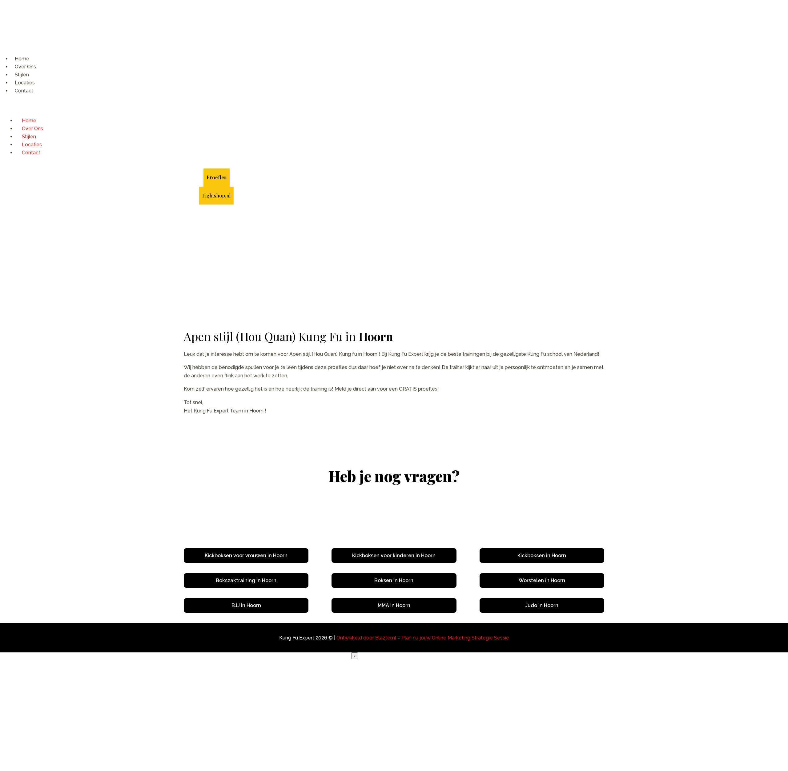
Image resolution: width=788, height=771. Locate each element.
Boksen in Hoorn (393, 580)
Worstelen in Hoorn (542, 580)
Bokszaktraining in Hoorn (246, 580)
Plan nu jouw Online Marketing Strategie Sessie (455, 638)
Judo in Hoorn (541, 605)
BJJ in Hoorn (246, 605)
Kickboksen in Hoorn (541, 555)
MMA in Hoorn (394, 605)
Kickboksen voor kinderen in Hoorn (394, 555)
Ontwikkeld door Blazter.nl (366, 638)
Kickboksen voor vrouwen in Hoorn (246, 555)
